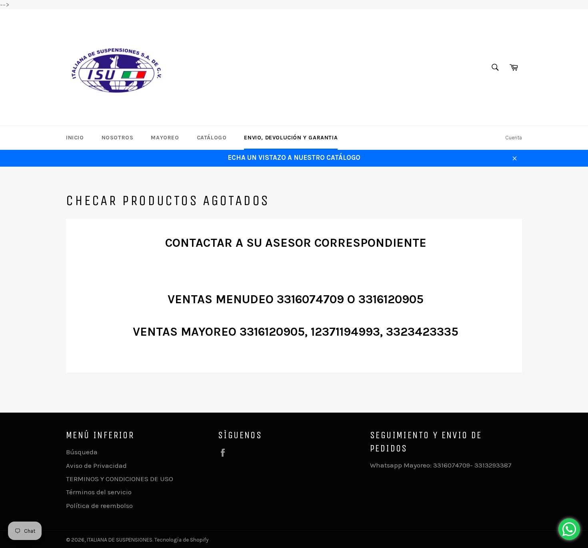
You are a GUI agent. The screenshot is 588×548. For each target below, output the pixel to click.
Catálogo (212, 137)
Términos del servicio (99, 492)
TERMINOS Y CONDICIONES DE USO (119, 479)
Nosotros (118, 137)
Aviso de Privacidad (96, 465)
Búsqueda (82, 452)
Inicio (75, 137)
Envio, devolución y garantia (291, 137)
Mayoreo (165, 137)
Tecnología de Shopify (181, 540)
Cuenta (513, 138)
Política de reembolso (99, 506)
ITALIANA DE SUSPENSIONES (119, 540)
